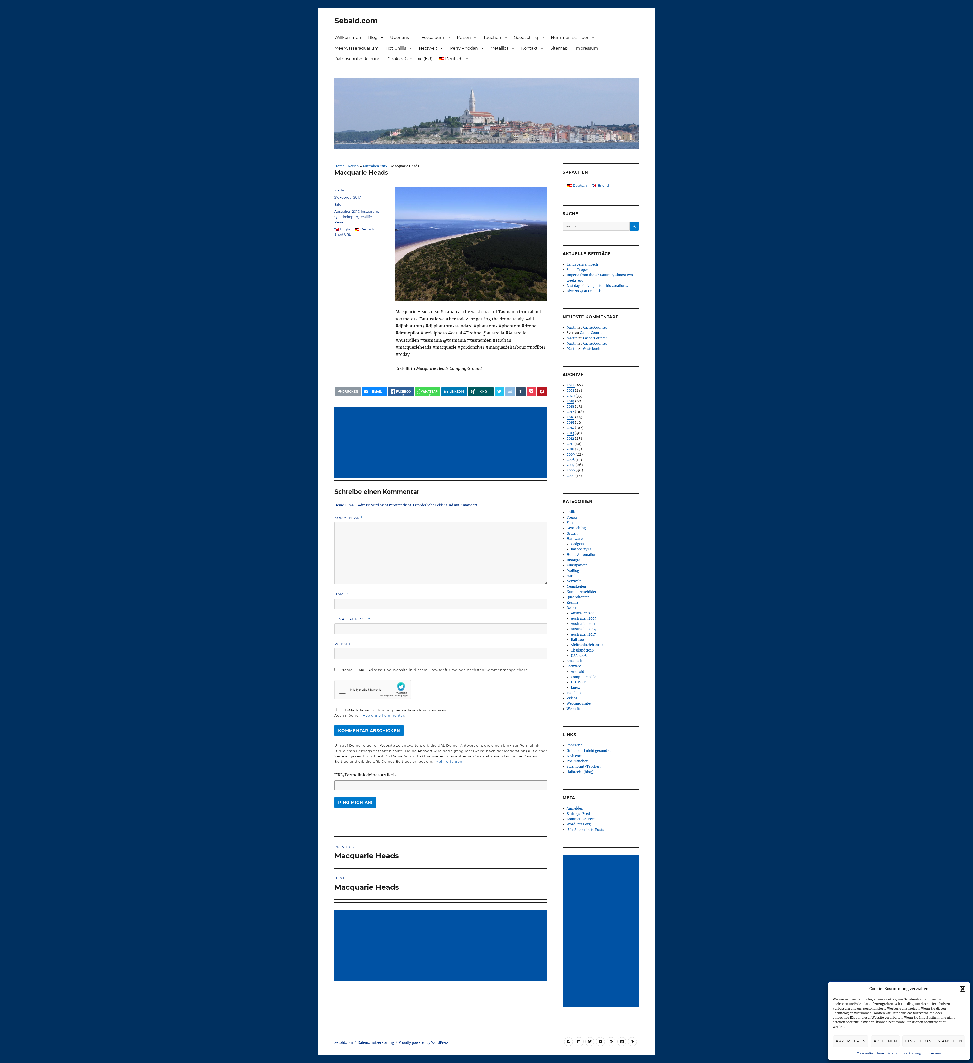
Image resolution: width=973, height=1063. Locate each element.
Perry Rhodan (464, 48)
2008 (571, 460)
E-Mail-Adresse (352, 619)
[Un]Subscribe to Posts (585, 830)
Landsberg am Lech (582, 264)
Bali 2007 (578, 640)
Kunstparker (577, 565)
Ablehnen (885, 1041)
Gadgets (577, 544)
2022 (571, 385)
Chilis (571, 512)
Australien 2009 (584, 618)
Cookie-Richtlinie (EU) (410, 58)
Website (343, 644)
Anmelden (575, 808)
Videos (572, 698)
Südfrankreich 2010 (587, 645)
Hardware (575, 539)
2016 (570, 417)
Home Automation (581, 555)
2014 (570, 428)
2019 (570, 401)
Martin (339, 190)
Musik (572, 576)
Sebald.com (356, 20)
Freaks (572, 517)
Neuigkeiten (576, 586)
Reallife (366, 217)
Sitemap (559, 48)
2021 (570, 390)
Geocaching (526, 37)
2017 (570, 412)
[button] (962, 988)
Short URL (342, 234)
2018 (570, 406)
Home (339, 166)
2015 (570, 422)
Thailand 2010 (582, 650)
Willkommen (347, 37)
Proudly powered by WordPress (424, 1042)
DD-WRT (578, 682)
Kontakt (529, 48)
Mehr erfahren (449, 761)
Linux (575, 687)
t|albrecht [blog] (580, 772)
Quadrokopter (346, 217)
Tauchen (492, 37)
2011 (570, 444)
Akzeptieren (851, 1041)
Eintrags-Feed (578, 814)
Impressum (932, 1053)
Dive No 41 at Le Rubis (584, 291)
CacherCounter (595, 327)
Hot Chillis (396, 48)
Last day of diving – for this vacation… (597, 286)
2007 (571, 465)
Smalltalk (574, 661)
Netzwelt (428, 48)
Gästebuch (591, 349)
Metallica (500, 48)
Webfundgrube (579, 703)
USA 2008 (579, 656)
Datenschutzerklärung (903, 1053)
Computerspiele (583, 677)
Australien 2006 (584, 613)
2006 (571, 470)
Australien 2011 (583, 624)
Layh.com (574, 756)
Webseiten (575, 709)
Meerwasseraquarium (356, 48)
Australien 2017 (375, 166)
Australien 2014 (583, 629)
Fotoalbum (433, 37)
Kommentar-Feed (581, 819)
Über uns (399, 37)
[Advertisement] (441, 442)
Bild (337, 204)
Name (341, 594)
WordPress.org (579, 824)
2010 (570, 449)
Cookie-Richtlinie (870, 1053)
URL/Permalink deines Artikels (365, 774)
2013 (570, 433)
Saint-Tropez (577, 270)
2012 (570, 438)
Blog (373, 37)
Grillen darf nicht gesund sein (591, 751)
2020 (571, 396)
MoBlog (573, 570)
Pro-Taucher (577, 761)
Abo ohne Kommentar (383, 715)
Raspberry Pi (581, 549)
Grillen (572, 533)
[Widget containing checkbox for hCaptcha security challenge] (372, 689)
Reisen (464, 37)
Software (574, 666)
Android (577, 672)
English (346, 229)
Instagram (369, 211)
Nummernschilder (569, 37)
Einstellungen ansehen (933, 1041)
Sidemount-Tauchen (584, 766)
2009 (571, 454)
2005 (571, 476)
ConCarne (574, 745)
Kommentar (348, 518)
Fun (570, 523)
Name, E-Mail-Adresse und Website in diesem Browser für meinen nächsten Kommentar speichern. (435, 670)
